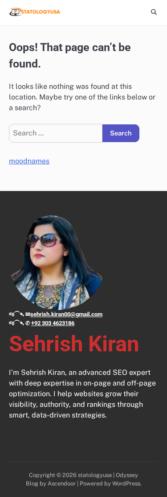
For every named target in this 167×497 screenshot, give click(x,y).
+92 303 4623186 (52, 323)
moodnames (29, 161)
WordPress (126, 483)
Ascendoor (62, 483)
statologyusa (95, 475)
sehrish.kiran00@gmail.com (66, 314)
